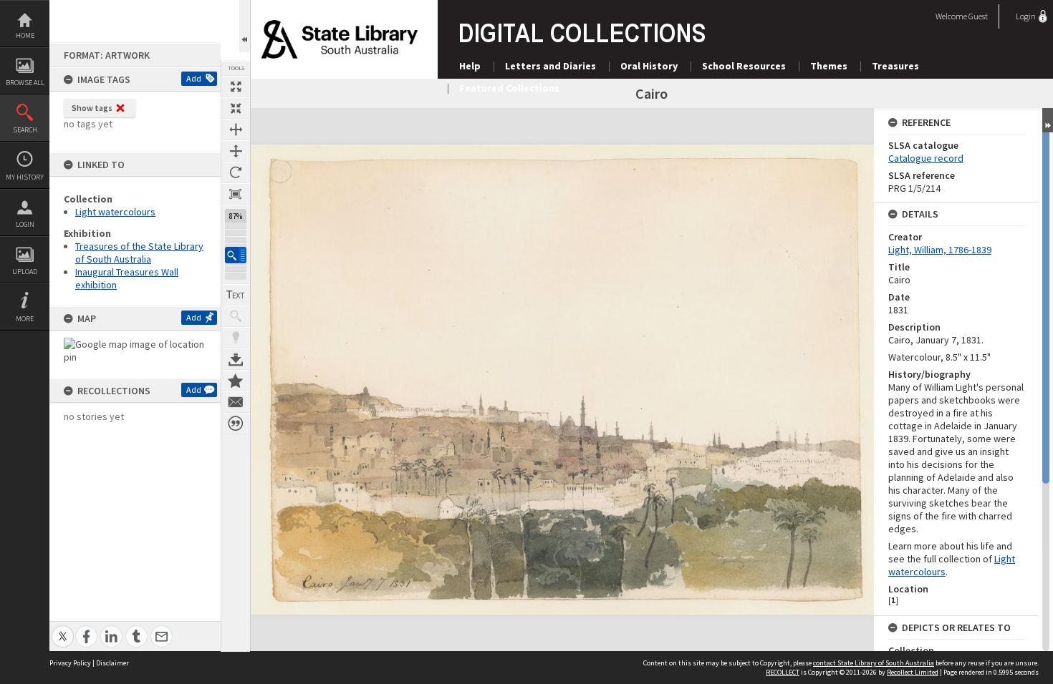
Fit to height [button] (235, 151)
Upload (24, 271)
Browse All (25, 82)
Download (235, 359)
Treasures (895, 65)
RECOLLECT (782, 672)
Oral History (649, 65)
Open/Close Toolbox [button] (244, 26)
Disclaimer (112, 663)
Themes (828, 65)
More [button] (25, 318)
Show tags (92, 107)
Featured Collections (509, 88)
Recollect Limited (912, 672)
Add (193, 78)
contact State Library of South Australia (873, 663)
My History (25, 177)
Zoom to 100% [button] (235, 194)
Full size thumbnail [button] (235, 86)
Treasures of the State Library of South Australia (139, 252)
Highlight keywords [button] (235, 337)
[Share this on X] (63, 628)
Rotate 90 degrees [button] (235, 172)
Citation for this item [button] (235, 423)
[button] (235, 255)
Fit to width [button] (235, 129)
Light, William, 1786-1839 (939, 249)
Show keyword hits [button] (235, 316)
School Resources (744, 65)
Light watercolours (115, 211)
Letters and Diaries (550, 65)
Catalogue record (925, 158)
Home (25, 35)
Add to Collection (235, 380)
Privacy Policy (70, 663)
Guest (978, 16)
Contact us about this (235, 402)
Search (25, 130)
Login (25, 224)
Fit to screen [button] (235, 108)
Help (470, 65)
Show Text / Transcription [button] (235, 295)
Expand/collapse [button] (1047, 120)
